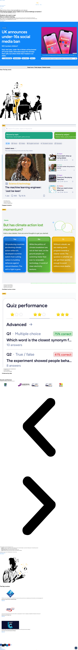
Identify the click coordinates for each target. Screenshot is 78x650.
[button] (39, 427)
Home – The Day (2, 0)
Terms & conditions (2, 649)
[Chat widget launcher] (76, 648)
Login (1, 8)
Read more (3, 600)
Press (1, 647)
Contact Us (1, 648)
